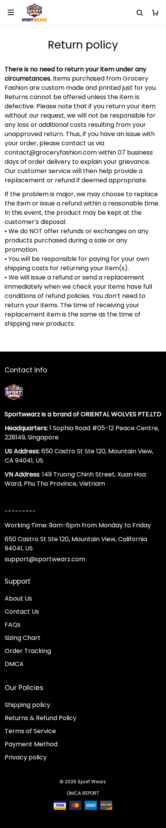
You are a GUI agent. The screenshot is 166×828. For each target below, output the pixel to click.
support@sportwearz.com (45, 559)
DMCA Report (83, 793)
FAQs (12, 624)
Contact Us (22, 611)
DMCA (14, 664)
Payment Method (31, 744)
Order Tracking (28, 650)
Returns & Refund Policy (40, 718)
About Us (18, 598)
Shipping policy (27, 704)
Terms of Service (30, 731)
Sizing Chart (23, 637)
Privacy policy (26, 757)
